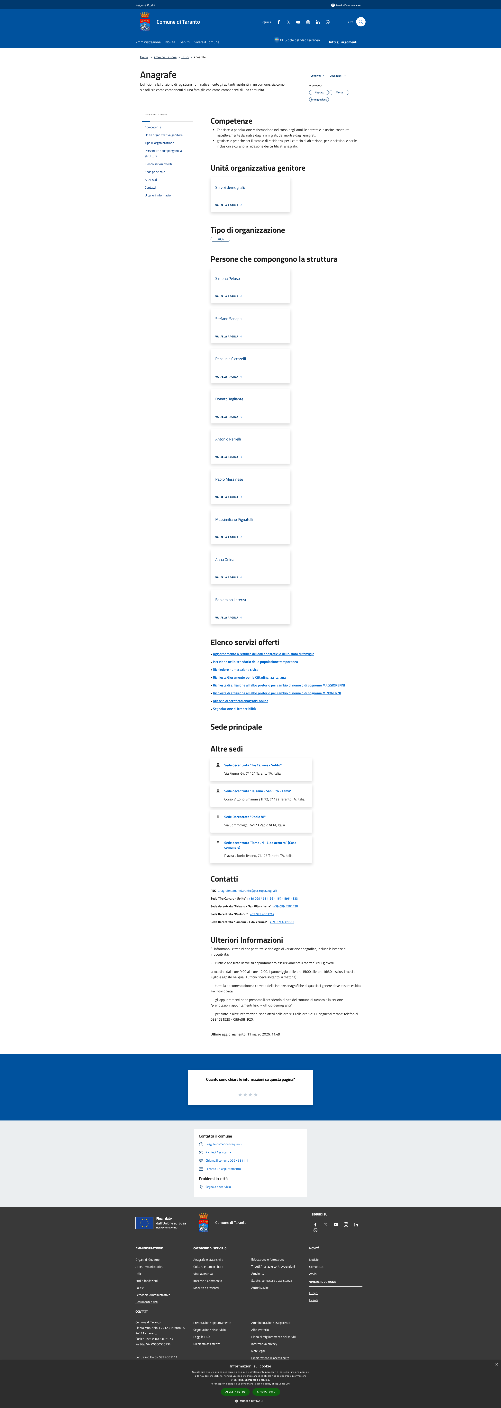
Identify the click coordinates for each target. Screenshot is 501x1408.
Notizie (314, 1259)
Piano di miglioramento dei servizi (273, 1336)
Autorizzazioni (260, 1287)
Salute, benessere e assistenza (271, 1280)
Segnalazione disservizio (209, 1329)
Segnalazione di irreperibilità (234, 708)
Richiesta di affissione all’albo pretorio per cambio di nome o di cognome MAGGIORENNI (279, 685)
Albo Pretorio (260, 1329)
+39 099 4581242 (262, 914)
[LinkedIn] (316, 21)
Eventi (313, 1300)
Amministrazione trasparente (270, 1322)
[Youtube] (297, 21)
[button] (250, 1401)
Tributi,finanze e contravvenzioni (273, 1266)
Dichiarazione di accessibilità (270, 1358)
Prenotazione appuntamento (212, 1322)
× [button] (496, 1364)
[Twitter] (287, 21)
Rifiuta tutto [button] (266, 1391)
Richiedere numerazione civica (235, 669)
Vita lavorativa (203, 1273)
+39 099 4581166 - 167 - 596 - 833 (273, 898)
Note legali (258, 1350)
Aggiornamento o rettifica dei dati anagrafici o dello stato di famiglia (263, 654)
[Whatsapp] (326, 21)
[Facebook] (277, 21)
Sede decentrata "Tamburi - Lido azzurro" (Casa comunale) (260, 845)
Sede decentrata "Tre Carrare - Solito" (253, 765)
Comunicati (316, 1266)
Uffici (185, 57)
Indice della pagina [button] (156, 114)
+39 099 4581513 (282, 922)
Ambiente (257, 1273)
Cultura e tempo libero (208, 1266)
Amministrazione (165, 57)
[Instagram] (306, 21)
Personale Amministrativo (152, 1294)
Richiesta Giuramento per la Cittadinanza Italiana (249, 677)
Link (288, 1383)
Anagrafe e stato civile (208, 1259)
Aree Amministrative (149, 1266)
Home (144, 57)
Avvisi (313, 1273)
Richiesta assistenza (206, 1343)
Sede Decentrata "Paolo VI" (245, 816)
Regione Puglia (145, 5)
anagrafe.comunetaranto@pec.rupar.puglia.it (247, 890)
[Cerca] (361, 21)
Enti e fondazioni (146, 1280)
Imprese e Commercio (207, 1280)
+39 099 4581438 (285, 906)
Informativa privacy (264, 1343)
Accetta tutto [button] (235, 1392)
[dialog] (250, 1384)
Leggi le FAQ (201, 1336)
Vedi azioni (336, 75)
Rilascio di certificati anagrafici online (240, 701)
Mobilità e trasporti (206, 1287)
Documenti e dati (146, 1301)
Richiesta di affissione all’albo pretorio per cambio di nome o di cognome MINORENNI (277, 693)
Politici (139, 1287)
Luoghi (313, 1293)
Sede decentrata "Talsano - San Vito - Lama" (257, 791)
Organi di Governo (147, 1259)
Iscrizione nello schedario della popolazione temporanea (255, 661)
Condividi (316, 75)
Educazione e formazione (267, 1259)
